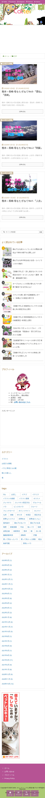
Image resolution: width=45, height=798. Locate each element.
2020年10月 (7, 684)
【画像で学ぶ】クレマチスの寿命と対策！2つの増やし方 (27, 354)
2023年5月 (7, 560)
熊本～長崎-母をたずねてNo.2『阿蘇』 (22, 147)
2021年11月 (7, 627)
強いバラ (30, 527)
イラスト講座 (24, 498)
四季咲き (22, 519)
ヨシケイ (37, 511)
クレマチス (7, 502)
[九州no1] (20, 132)
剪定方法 (37, 515)
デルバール (37, 502)
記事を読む (22, 111)
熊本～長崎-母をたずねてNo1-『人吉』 (22, 200)
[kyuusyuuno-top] (20, 75)
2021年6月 (7, 646)
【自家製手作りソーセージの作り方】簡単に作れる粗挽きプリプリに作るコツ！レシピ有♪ (27, 343)
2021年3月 (7, 660)
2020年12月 (7, 674)
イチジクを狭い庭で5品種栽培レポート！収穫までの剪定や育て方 (26, 296)
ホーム (7, 56)
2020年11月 (7, 679)
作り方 (19, 515)
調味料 (23, 535)
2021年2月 (7, 665)
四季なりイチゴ (9, 519)
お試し (13, 494)
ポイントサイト (24, 511)
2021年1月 (7, 669)
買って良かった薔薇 (28, 539)
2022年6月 (7, 593)
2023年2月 (7, 570)
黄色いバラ (27, 543)
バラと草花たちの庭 (9, 468)
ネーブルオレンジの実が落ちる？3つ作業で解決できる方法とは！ (27, 285)
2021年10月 (7, 631)
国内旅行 (6, 523)
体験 (11, 515)
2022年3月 (7, 608)
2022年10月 (7, 589)
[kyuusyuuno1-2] (20, 185)
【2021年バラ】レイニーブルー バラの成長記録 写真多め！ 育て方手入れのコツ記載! (27, 331)
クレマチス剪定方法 (22, 502)
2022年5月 (7, 598)
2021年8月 (7, 636)
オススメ (37, 498)
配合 (40, 539)
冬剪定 (28, 515)
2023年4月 (7, 565)
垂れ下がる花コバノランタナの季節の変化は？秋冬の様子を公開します (27, 251)
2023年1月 (7, 574)
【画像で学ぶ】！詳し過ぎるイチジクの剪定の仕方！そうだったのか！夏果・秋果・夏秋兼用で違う (27, 274)
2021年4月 (7, 655)
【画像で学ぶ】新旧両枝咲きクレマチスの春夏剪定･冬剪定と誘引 (27, 318)
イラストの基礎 (9, 498)
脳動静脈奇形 (8, 535)
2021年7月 (7, 641)
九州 (4, 515)
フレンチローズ (9, 511)
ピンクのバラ (19, 506)
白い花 (38, 531)
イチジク (35, 494)
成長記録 (6, 531)
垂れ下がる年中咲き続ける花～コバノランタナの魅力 (27, 262)
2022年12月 (7, 579)
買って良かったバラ (10, 539)
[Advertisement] (22, 38)
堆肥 (4, 527)
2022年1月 (7, 617)
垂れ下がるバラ (20, 523)
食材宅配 (6, 543)
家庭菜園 (13, 527)
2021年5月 (7, 650)
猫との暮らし (7, 473)
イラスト (5, 459)
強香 (39, 527)
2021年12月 (7, 622)
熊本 (25, 531)
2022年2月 (7, 612)
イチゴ (24, 494)
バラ (4, 506)
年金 (22, 527)
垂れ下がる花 (35, 523)
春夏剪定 (16, 531)
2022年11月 (7, 584)
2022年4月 (7, 603)
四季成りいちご (35, 519)
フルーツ (34, 506)
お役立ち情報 (7, 64)
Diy (4, 494)
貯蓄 (35, 535)
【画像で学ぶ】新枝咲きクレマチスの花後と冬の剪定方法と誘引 (27, 307)
